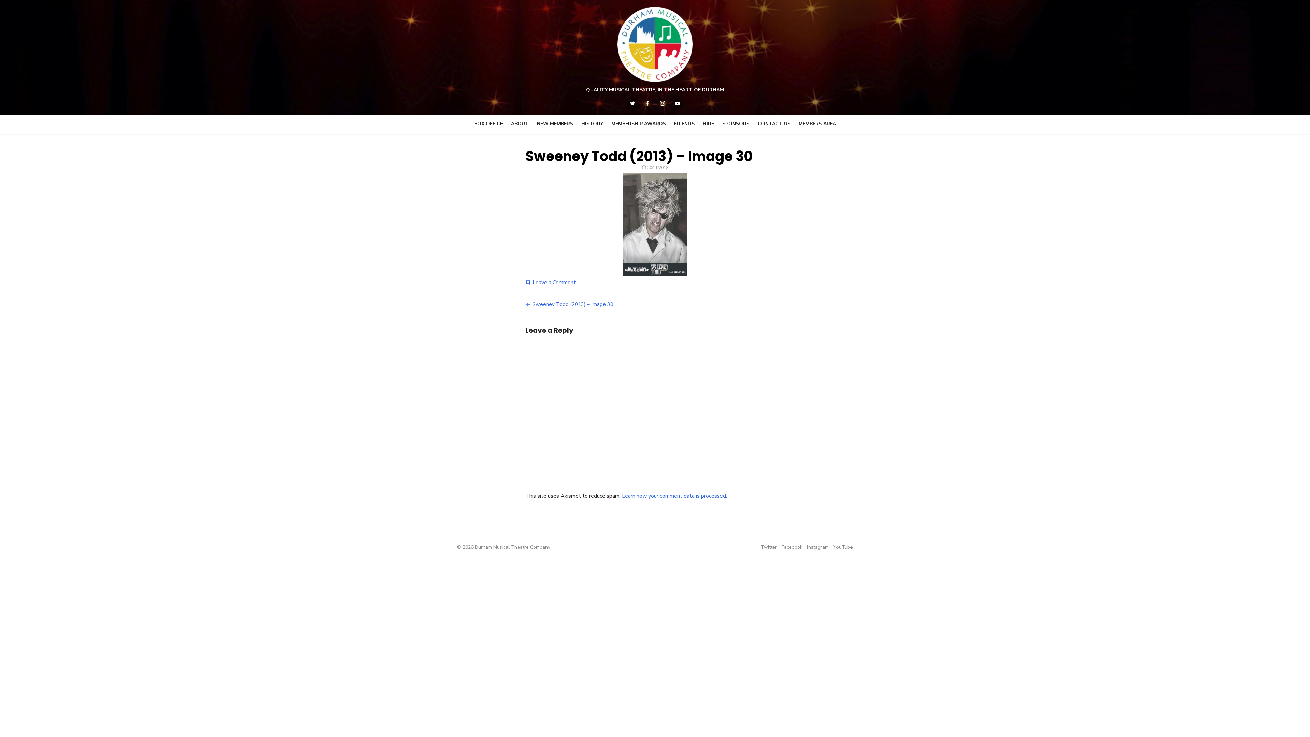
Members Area (817, 123)
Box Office (488, 123)
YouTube (843, 547)
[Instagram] (662, 103)
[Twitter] (632, 103)
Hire (708, 123)
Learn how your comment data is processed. (674, 496)
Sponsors (735, 123)
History (592, 123)
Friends (684, 123)
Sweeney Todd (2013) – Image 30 (573, 304)
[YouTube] (677, 103)
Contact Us (774, 123)
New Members (555, 123)
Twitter (769, 547)
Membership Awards (638, 123)
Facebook (792, 547)
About (520, 123)
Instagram (818, 547)
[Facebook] (647, 103)
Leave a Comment (554, 282)
